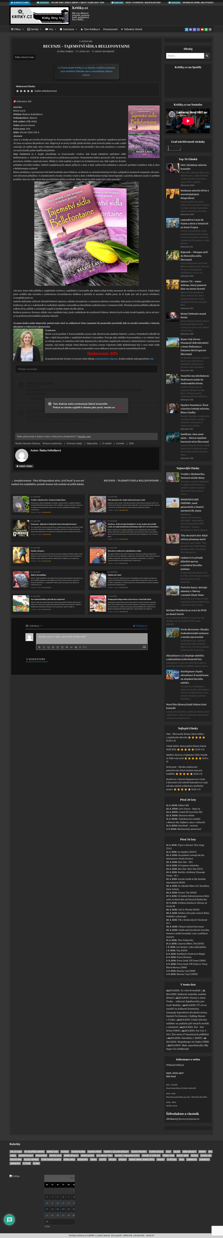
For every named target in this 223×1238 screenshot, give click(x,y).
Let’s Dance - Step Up (189, 809)
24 (47, 1215)
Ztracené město (186, 815)
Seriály (35, 29)
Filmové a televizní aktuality (116, 1151)
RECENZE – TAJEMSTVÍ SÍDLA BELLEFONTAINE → (133, 480)
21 (69, 1209)
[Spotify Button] (206, 29)
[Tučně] (39, 647)
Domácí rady (52, 1151)
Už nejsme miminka (188, 865)
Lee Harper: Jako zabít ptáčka (191, 947)
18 (52, 1209)
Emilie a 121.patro (37, 551)
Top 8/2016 (181, 950)
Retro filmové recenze (51, 1159)
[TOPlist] (14, 1176)
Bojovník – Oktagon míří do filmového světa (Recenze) (194, 256)
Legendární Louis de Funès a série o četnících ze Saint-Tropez (194, 223)
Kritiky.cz (80, 8)
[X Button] (186, 29)
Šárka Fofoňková (66, 51)
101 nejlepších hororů (34, 1151)
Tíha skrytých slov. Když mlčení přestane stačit (126, 500)
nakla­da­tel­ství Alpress (106, 359)
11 (52, 1203)
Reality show (182, 1155)
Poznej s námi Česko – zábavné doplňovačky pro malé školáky (185, 1001)
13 (63, 1203)
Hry (51, 29)
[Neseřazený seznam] (62, 647)
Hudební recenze (26, 1155)
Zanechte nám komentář (104, 51)
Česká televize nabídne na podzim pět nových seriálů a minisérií (187, 1023)
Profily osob (168, 1155)
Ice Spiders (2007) (187, 852)
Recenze (194, 1155)
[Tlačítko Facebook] (190, 29)
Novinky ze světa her (151, 1155)
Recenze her (206, 1155)
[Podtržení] (48, 647)
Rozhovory (83, 1159)
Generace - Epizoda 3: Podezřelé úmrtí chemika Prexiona (53, 524)
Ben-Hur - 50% (185, 862)
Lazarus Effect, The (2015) (191, 943)
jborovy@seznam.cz (188, 1119)
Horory (202, 1151)
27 (63, 1215)
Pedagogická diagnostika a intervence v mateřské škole (129, 599)
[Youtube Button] (202, 29)
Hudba (13, 1155)
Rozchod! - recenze (188, 825)
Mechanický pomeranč (189, 829)
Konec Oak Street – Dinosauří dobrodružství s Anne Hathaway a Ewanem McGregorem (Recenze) (194, 346)
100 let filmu (16, 1151)
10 (47, 1203)
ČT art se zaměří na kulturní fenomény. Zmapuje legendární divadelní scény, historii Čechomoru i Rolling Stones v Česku (186, 1012)
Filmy (17, 29)
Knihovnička (41, 1155)
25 (52, 1215)
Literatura (68, 29)
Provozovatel (110, 29)
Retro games (69, 1159)
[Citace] (66, 647)
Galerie (177, 1151)
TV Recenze (171, 1159)
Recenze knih (87, 41)
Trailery (160, 1159)
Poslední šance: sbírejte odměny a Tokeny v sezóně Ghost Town (194, 591)
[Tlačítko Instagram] (198, 29)
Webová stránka (25, 466)
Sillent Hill (183, 805)
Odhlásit (179, 1065)
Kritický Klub (55, 1155)
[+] (85, 647)
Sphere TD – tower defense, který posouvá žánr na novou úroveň (193, 285)
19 (58, 1209)
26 (57, 1215)
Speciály (112, 1159)
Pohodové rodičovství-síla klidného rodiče (124, 551)
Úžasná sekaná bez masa (191, 926)
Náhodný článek (133, 29)
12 (58, 1203)
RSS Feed (171, 1076)
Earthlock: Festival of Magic (191, 954)
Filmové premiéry (138, 1151)
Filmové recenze (156, 1151)
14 (69, 1203)
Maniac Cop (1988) (186, 971)
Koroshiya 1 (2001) (192, 1038)
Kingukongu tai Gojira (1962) (193, 1041)
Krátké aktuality (71, 1155)
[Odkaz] (76, 647)
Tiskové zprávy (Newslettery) (141, 1159)
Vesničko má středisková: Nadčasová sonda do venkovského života (195, 380)
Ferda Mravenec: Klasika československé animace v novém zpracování (195, 633)
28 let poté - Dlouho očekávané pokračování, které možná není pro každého (184, 770)
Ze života (26, 1163)
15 (74, 1203)
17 (47, 1209)
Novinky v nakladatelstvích (127, 1155)
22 (74, 1209)
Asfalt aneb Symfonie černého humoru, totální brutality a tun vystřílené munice (187, 933)
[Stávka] (53, 647)
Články (36, 1163)
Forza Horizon (184, 957)
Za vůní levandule (191, 990)
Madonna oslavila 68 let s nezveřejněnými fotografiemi (195, 194)
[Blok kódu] (71, 647)
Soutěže (102, 1159)
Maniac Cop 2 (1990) (187, 974)
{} (80, 647)
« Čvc (47, 1226)
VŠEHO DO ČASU (114, 575)
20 (63, 1209)
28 (68, 1215)
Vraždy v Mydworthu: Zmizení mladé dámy (48, 500)
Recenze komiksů (31, 1159)
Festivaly (65, 1151)
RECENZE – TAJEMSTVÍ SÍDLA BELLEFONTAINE (86, 46)
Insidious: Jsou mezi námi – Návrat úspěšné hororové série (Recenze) (195, 438)
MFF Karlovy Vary (104, 1155)
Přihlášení (141, 626)
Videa (181, 1159)
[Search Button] (210, 29)
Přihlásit (170, 1065)
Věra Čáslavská (185, 940)
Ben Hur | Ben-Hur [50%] (190, 869)
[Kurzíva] (44, 647)
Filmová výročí (94, 1151)
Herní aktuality (189, 1151)
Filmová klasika (78, 1151)
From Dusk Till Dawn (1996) (191, 960)
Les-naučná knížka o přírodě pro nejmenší (48, 599)
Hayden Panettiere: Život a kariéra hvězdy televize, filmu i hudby (195, 409)
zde (151, 359)
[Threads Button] (194, 29)
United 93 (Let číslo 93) (190, 812)
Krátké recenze (87, 1155)
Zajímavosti (192, 1159)
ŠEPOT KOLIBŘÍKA (38, 575)
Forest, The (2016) (187, 892)
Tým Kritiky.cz (92, 29)
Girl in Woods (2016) (188, 909)
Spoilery (122, 1159)
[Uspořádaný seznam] (57, 647)
